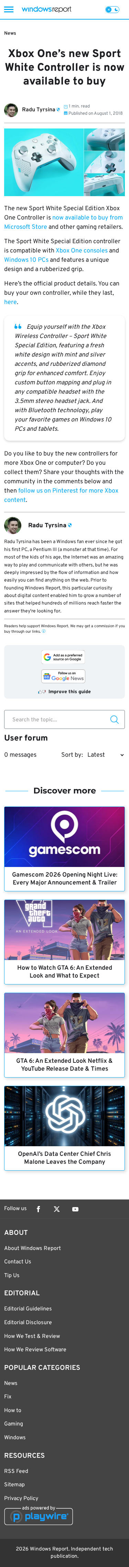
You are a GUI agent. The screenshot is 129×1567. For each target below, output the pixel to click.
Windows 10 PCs (26, 260)
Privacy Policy (21, 1498)
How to (12, 1410)
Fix (7, 1397)
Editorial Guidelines (28, 1309)
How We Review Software (35, 1349)
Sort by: (72, 755)
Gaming (13, 1424)
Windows (15, 1437)
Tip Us (12, 1275)
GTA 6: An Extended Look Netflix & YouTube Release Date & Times (64, 1065)
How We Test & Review (32, 1336)
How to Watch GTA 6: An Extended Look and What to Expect (64, 972)
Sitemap (14, 1484)
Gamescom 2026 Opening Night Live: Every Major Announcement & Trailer (64, 879)
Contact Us (17, 1262)
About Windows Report (32, 1248)
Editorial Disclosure (28, 1322)
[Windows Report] (46, 9)
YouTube (75, 1209)
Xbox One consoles (82, 251)
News (10, 33)
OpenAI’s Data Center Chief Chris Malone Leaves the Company (64, 1158)
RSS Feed (16, 1471)
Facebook (38, 1209)
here (10, 302)
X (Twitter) (57, 1209)
